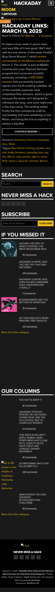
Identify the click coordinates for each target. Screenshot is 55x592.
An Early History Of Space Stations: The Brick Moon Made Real (33, 246)
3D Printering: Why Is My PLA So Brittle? (34, 465)
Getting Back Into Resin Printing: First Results (34, 319)
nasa (19, 156)
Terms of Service (15, 577)
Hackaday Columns (25, 139)
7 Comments (29, 293)
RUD (4, 160)
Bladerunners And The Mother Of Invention (33, 301)
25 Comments (29, 326)
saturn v (12, 160)
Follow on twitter (8, 204)
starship (33, 160)
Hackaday (27, 3)
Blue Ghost (18, 148)
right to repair (39, 156)
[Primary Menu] (51, 3)
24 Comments (29, 273)
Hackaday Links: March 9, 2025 (25, 28)
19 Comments (29, 254)
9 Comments (45, 35)
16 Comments (29, 405)
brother (40, 148)
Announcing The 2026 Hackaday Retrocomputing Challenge (32, 498)
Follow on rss (18, 204)
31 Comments (29, 308)
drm (48, 148)
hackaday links (34, 152)
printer (26, 156)
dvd (4, 152)
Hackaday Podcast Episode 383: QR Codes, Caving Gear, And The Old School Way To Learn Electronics (33, 417)
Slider (12, 144)
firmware (20, 152)
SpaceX (23, 160)
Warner (43, 160)
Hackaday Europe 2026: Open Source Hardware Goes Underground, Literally (34, 283)
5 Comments (29, 428)
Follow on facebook (3, 204)
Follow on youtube (13, 204)
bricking (30, 148)
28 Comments (29, 472)
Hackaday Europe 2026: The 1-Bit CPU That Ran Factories (33, 264)
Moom (11, 156)
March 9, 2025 (9, 35)
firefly (11, 152)
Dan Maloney (28, 35)
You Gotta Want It (30, 399)
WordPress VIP (33, 583)
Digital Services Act (32, 577)
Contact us (23, 204)
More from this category (15, 332)
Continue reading (33, 132)
